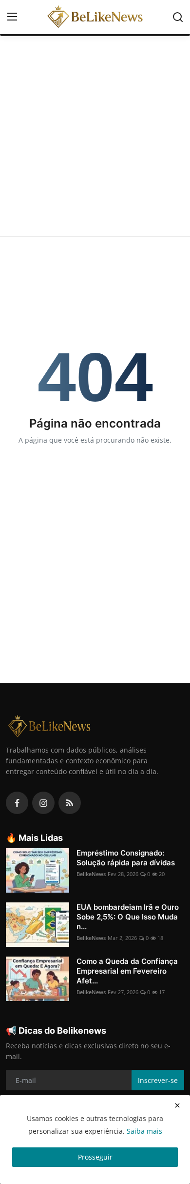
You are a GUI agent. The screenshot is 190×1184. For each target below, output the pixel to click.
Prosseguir (95, 1157)
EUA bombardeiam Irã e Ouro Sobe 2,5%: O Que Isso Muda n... (127, 916)
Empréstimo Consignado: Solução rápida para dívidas (125, 857)
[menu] (12, 17)
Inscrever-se (158, 1080)
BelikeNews (91, 874)
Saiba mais (144, 1131)
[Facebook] (17, 803)
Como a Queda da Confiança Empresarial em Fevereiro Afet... (127, 971)
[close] (177, 1105)
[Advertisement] (95, 136)
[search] (178, 17)
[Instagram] (43, 803)
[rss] (69, 803)
